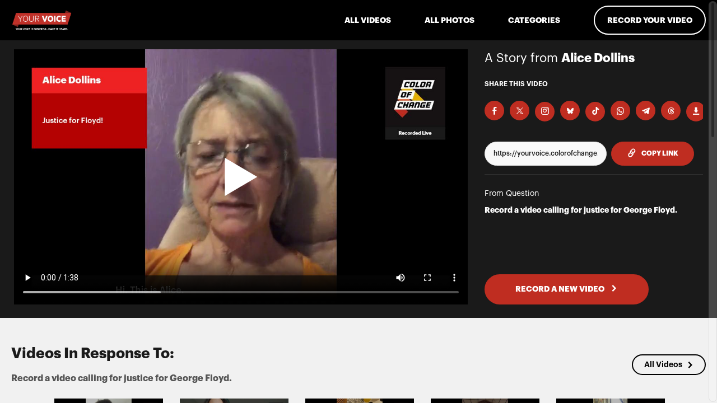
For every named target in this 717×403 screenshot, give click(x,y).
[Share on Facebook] (494, 110)
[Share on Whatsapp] (620, 110)
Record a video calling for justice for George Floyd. (581, 210)
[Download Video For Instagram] (545, 111)
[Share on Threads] (671, 110)
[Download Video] (696, 111)
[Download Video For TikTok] (595, 111)
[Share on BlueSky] (570, 110)
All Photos (449, 20)
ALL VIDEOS (367, 20)
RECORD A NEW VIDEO (560, 289)
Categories (534, 20)
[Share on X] (519, 110)
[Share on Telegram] (645, 110)
